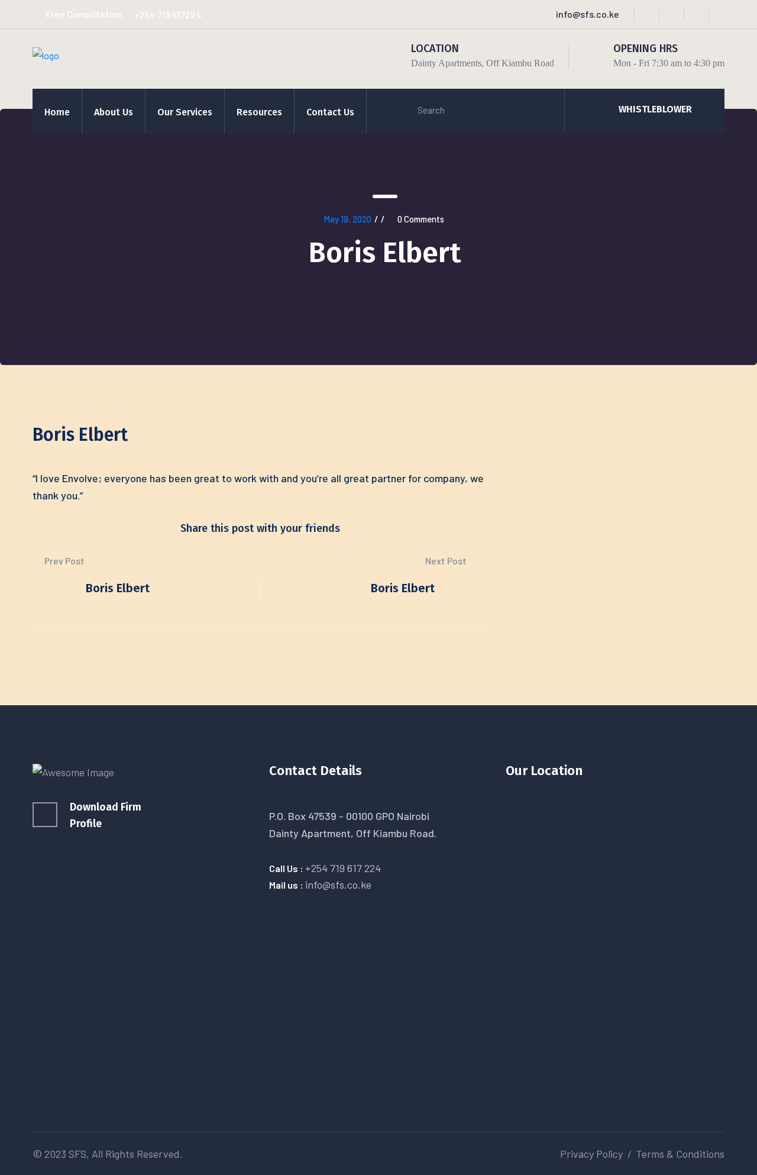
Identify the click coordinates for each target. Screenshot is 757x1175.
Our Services (184, 112)
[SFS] (46, 53)
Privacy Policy (591, 1153)
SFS (77, 1153)
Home (57, 112)
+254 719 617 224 (343, 867)
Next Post (446, 560)
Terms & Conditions (680, 1153)
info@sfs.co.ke (587, 14)
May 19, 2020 (347, 219)
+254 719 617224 (168, 14)
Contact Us (330, 112)
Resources (259, 112)
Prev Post (64, 560)
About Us (113, 112)
